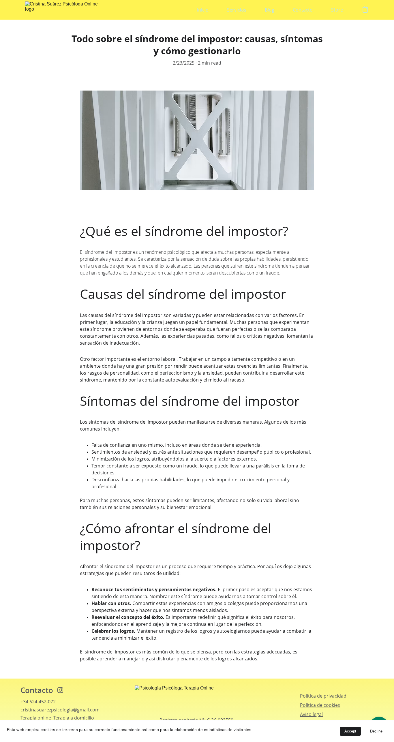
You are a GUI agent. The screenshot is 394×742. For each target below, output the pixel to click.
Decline (376, 731)
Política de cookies (320, 705)
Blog (269, 10)
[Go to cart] (365, 9)
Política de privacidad (323, 696)
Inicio (203, 10)
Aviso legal (311, 714)
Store (337, 10)
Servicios (236, 10)
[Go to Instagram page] (60, 690)
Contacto (303, 10)
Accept (350, 731)
